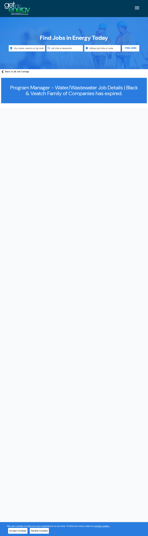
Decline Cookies (39, 530)
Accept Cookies (17, 530)
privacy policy (102, 526)
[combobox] (27, 48)
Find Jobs (130, 48)
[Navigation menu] (137, 8)
